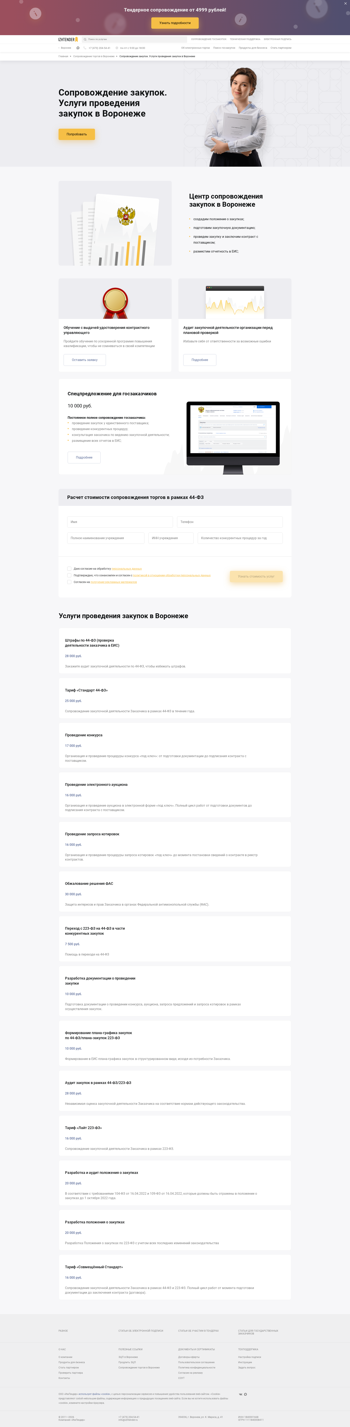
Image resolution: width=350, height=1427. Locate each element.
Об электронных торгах (195, 47)
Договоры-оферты (189, 1357)
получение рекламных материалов (114, 582)
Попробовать (77, 134)
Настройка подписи (249, 1357)
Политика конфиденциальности (196, 1367)
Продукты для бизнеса (253, 47)
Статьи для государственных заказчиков (258, 1332)
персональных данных (127, 568)
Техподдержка (248, 1349)
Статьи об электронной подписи (140, 1330)
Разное (63, 1330)
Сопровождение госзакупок (208, 39)
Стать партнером (281, 47)
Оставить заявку (85, 360)
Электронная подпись (277, 39)
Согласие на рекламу (190, 1372)
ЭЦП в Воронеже (128, 1357)
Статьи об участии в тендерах (198, 1330)
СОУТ (181, 1378)
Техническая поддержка (245, 39)
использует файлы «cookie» (94, 1394)
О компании (65, 1357)
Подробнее (200, 360)
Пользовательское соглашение (196, 1362)
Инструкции (245, 1362)
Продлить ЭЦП (127, 1362)
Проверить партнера (71, 1372)
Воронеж (66, 47)
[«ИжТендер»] (68, 39)
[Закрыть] (345, 3)
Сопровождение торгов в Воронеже (139, 1367)
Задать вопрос (246, 1367)
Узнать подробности (175, 23)
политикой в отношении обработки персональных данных (172, 575)
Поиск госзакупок (224, 47)
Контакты (64, 1378)
